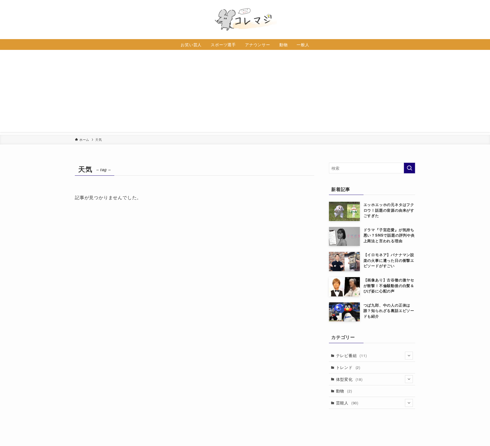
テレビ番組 (351, 355)
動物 (344, 391)
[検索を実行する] (409, 168)
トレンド (348, 367)
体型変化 (349, 379)
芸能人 (347, 402)
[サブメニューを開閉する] (409, 356)
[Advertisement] (245, 92)
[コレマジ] (245, 19)
